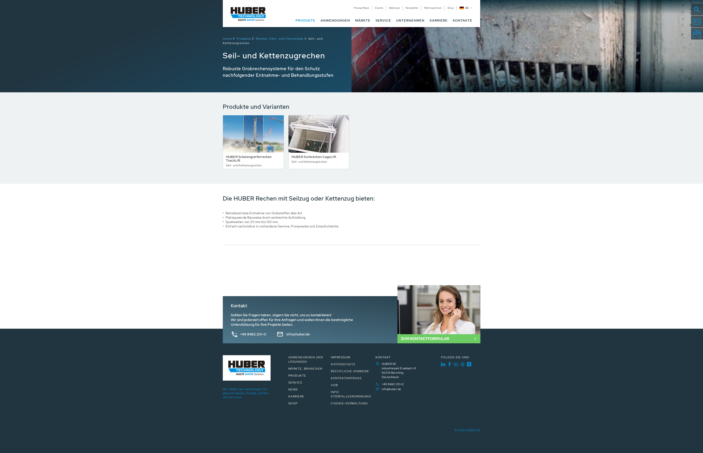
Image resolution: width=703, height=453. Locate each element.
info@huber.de (298, 334)
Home (227, 39)
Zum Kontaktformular (425, 338)
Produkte (244, 39)
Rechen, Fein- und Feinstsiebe (280, 39)
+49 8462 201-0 (253, 334)
